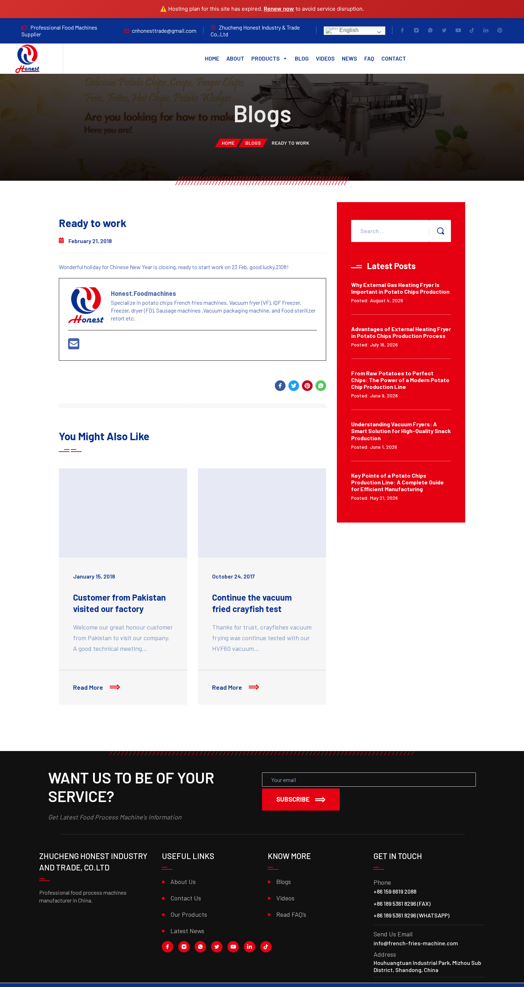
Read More (88, 687)
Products (265, 58)
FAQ (369, 58)
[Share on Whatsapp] (321, 385)
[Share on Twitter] (293, 385)
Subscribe (293, 799)
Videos (325, 58)
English (348, 30)
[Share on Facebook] (280, 385)
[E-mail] (73, 346)
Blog (302, 58)
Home (212, 58)
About (235, 58)
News (349, 58)
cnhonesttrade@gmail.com (164, 30)
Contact (393, 58)
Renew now (279, 8)
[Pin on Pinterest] (307, 385)
